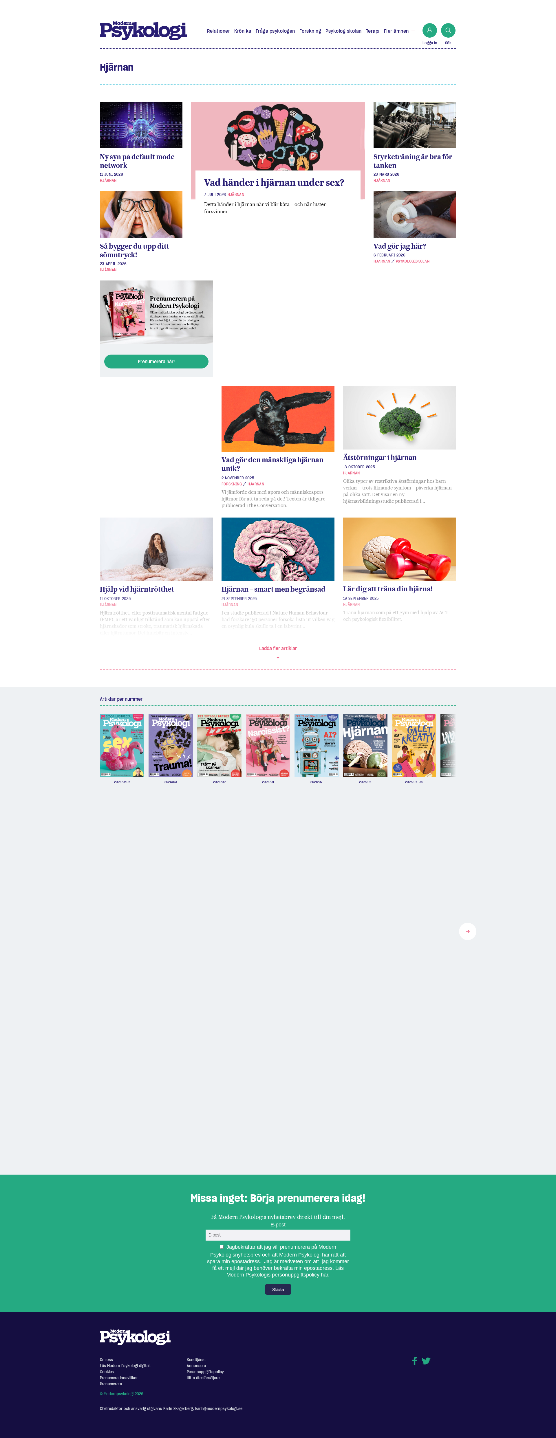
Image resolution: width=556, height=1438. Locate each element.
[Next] (467, 931)
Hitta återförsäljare (203, 1377)
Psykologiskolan (343, 31)
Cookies (107, 1371)
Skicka (278, 1289)
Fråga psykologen (275, 31)
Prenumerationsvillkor (119, 1377)
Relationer (218, 31)
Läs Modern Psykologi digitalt (125, 1365)
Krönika (242, 31)
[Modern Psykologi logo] (135, 1337)
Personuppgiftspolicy (205, 1371)
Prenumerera (111, 1384)
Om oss (106, 1359)
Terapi (373, 31)
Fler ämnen (396, 31)
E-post (278, 1225)
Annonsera (196, 1365)
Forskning (310, 31)
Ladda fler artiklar (278, 648)
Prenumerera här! (156, 361)
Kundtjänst (196, 1359)
